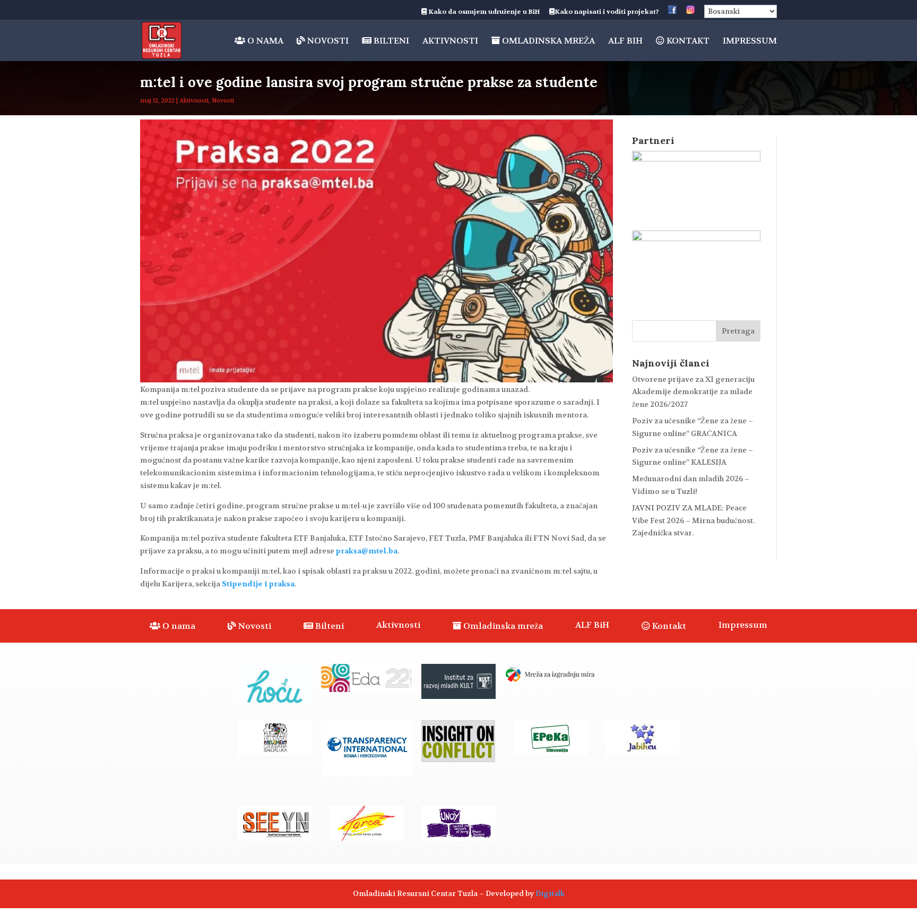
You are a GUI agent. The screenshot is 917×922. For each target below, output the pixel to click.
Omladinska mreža (547, 41)
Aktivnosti (450, 41)
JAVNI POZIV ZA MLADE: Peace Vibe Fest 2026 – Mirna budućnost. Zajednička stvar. (693, 520)
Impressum (750, 41)
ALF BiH (625, 41)
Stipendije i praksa (258, 583)
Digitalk (550, 893)
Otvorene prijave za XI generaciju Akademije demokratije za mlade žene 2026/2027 (693, 391)
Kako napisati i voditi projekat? (607, 12)
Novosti (327, 41)
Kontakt (687, 41)
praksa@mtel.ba (366, 551)
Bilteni (390, 41)
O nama (264, 41)
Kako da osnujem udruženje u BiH (483, 12)
